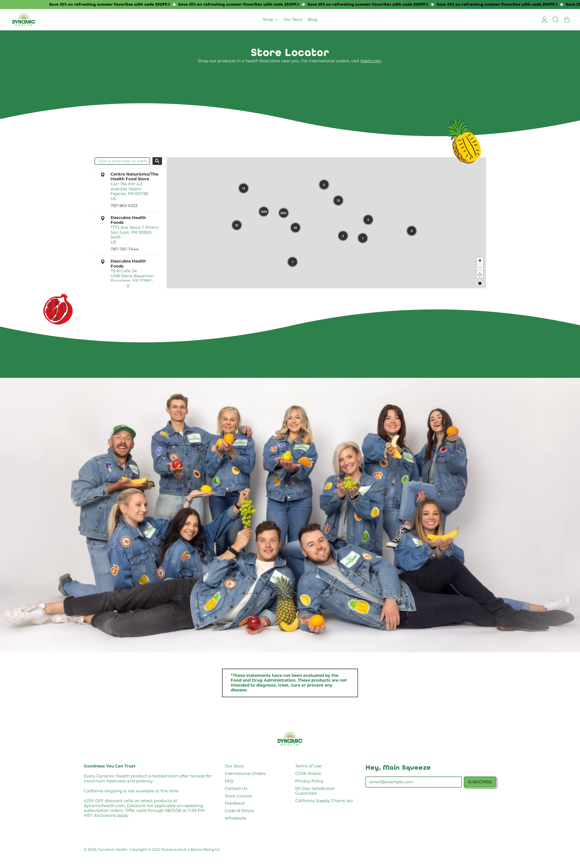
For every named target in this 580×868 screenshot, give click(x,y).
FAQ (229, 781)
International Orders (245, 773)
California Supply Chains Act (324, 800)
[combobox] (122, 161)
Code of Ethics (239, 810)
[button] (555, 20)
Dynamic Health (113, 849)
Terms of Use (308, 766)
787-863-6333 (124, 205)
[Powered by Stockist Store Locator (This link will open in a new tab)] (128, 286)
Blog (312, 19)
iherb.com (370, 60)
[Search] (157, 161)
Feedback (235, 803)
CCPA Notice (308, 773)
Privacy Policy (309, 781)
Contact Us (236, 788)
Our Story (293, 19)
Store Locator (238, 795)
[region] (326, 222)
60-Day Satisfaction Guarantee (315, 791)
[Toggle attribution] (480, 283)
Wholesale (235, 818)
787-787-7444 (125, 249)
